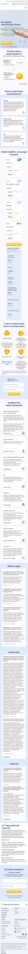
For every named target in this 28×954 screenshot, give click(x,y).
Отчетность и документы (6, 934)
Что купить (4, 908)
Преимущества (4, 933)
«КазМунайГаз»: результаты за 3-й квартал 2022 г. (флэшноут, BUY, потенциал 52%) (12, 590)
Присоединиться (9, 540)
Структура (3, 929)
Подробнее (23, 83)
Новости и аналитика (20, 919)
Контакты (17, 925)
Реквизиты (3, 936)
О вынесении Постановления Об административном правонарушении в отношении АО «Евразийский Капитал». (14, 789)
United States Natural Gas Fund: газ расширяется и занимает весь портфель (12, 609)
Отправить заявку (14, 891)
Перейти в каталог (14, 244)
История (3, 928)
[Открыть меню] (25, 7)
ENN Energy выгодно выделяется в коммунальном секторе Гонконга (12, 628)
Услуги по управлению (5, 921)
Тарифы (3, 917)
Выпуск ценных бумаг (5, 923)
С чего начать (5, 910)
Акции (15, 910)
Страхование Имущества (19, 1)
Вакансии (3, 938)
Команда (3, 931)
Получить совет (8, 451)
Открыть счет (7, 43)
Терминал (4, 913)
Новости (16, 921)
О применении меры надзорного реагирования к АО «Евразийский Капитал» (12, 769)
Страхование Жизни (9, 1)
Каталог (16, 908)
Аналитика (16, 923)
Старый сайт (3, 951)
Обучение (4, 915)
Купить (10, 174)
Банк (26, 1)
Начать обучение (9, 558)
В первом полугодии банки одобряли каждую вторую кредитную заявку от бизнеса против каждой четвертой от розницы (13, 659)
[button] (20, 41)
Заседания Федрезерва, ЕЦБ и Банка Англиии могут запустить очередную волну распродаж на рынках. (13, 573)
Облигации (16, 912)
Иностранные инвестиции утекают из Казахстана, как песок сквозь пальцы (13, 719)
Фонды (15, 913)
